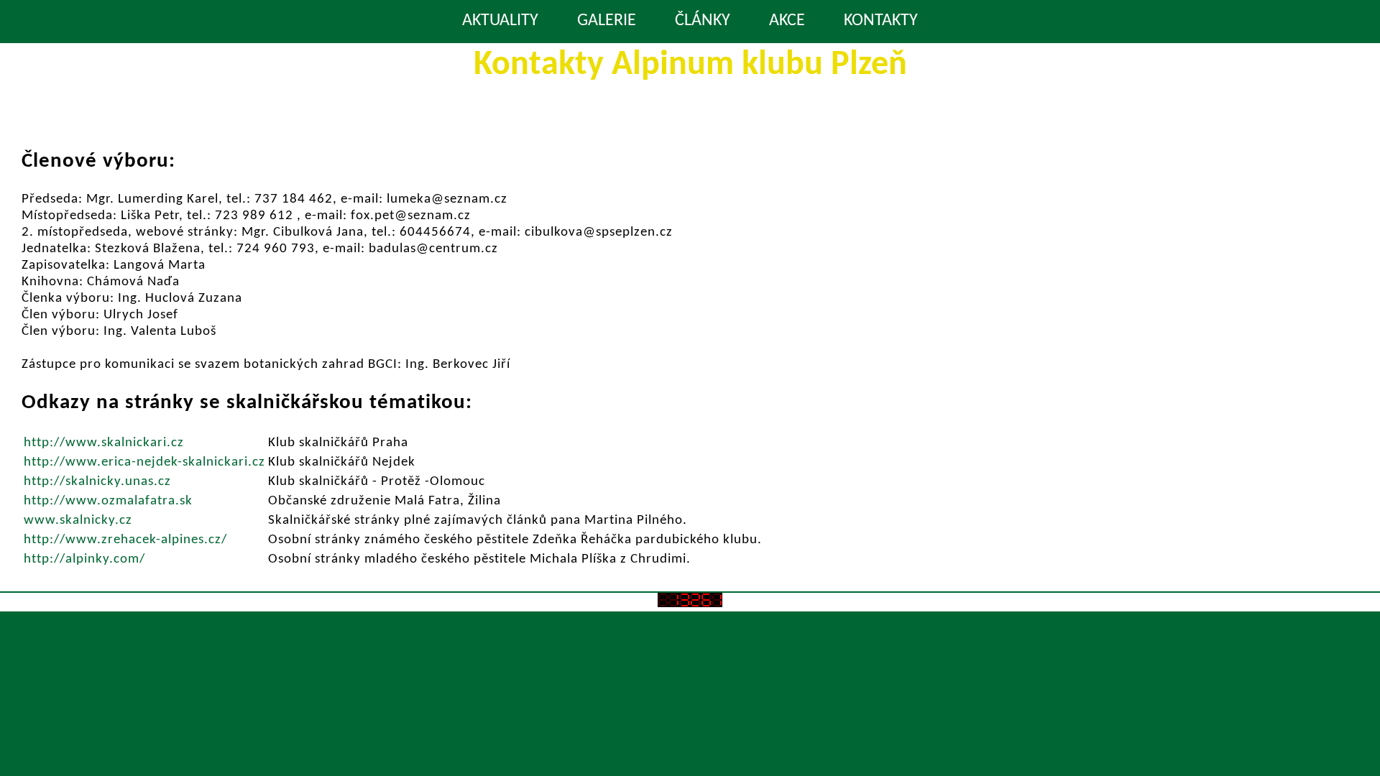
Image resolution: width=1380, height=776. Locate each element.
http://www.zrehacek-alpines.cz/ (125, 540)
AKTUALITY (500, 20)
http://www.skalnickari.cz (104, 443)
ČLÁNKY (702, 20)
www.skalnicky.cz (78, 520)
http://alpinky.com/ (84, 559)
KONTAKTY (881, 20)
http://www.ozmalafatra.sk (108, 501)
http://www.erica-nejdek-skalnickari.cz (144, 462)
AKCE (787, 20)
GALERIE (606, 20)
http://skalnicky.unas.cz (97, 482)
